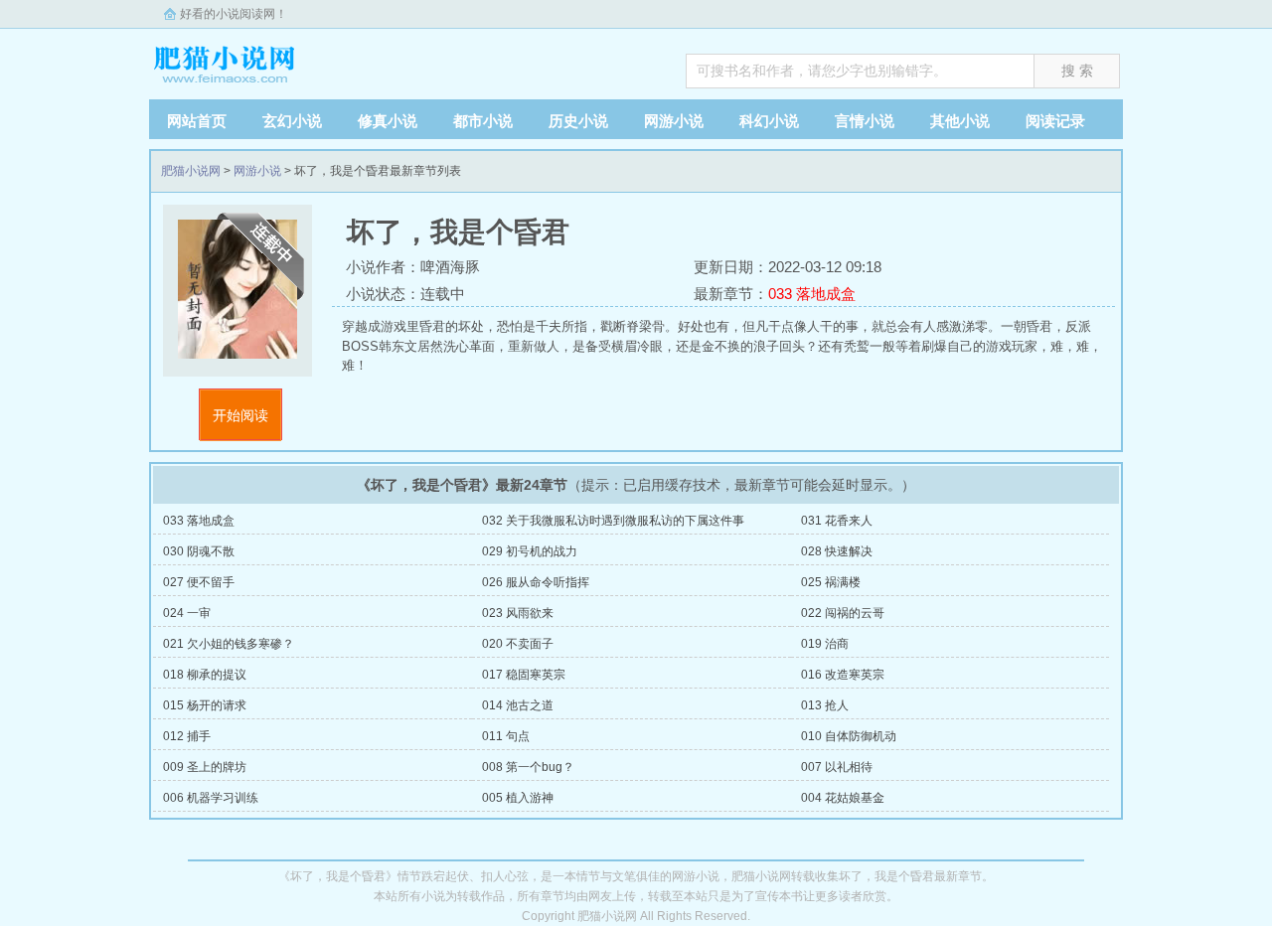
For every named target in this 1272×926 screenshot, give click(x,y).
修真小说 (387, 120)
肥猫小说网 (273, 58)
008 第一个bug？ (528, 767)
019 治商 (825, 644)
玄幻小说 (292, 120)
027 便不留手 (199, 582)
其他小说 (960, 120)
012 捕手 (187, 736)
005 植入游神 (518, 798)
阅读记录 (1055, 120)
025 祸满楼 (831, 582)
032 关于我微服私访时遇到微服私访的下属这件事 (613, 521)
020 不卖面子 (518, 644)
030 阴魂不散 (199, 551)
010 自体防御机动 (848, 736)
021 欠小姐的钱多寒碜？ (228, 644)
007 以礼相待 (837, 767)
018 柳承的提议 (204, 675)
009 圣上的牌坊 (204, 767)
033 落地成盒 (199, 521)
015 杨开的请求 (204, 705)
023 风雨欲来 (518, 613)
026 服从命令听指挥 (535, 582)
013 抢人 (825, 705)
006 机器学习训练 (210, 798)
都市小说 (483, 120)
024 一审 (187, 613)
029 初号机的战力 (529, 551)
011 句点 (506, 736)
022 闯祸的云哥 (842, 613)
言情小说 (864, 120)
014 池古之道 (518, 705)
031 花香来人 (837, 521)
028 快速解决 (837, 551)
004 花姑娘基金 (842, 798)
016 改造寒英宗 (842, 675)
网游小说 (674, 120)
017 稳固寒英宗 (523, 675)
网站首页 (197, 120)
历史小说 (578, 120)
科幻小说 (769, 120)
